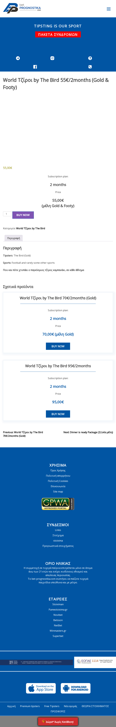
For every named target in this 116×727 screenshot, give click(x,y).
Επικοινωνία (58, 486)
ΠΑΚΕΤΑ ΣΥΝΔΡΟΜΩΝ (58, 34)
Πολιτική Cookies (58, 481)
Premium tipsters (30, 706)
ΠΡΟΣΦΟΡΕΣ (58, 711)
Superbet (58, 636)
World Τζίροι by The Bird (30, 228)
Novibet (58, 615)
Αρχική (11, 706)
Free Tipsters (51, 706)
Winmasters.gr (58, 630)
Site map (58, 491)
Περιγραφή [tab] (13, 238)
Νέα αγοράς (70, 706)
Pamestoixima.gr (58, 609)
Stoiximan (58, 604)
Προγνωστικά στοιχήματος (58, 546)
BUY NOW (23, 215)
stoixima (58, 540)
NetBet (58, 625)
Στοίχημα (58, 535)
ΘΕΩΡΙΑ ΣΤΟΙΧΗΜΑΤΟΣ (95, 706)
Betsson (58, 620)
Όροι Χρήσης (58, 470)
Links (58, 530)
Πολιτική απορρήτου (58, 475)
